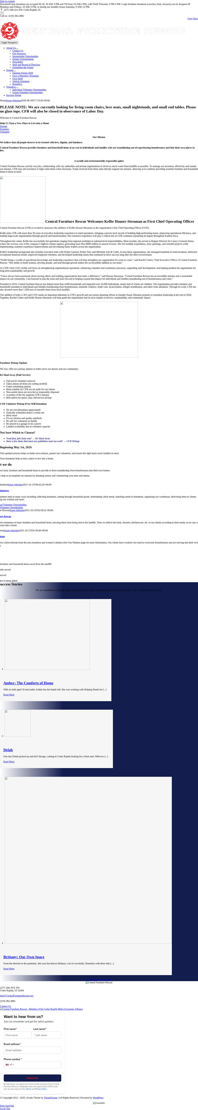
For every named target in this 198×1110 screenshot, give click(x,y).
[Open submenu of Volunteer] (17, 87)
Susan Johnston (13, 100)
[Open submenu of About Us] (17, 48)
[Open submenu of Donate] (14, 71)
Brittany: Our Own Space (23, 957)
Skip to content (7, 1)
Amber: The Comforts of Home (28, 683)
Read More (8, 694)
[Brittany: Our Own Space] (88, 943)
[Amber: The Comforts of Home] (47, 669)
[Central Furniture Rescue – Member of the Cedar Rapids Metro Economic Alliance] (41, 1009)
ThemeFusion (50, 1097)
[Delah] (18, 736)
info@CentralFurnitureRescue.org (16, 995)
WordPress (98, 1097)
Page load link (7, 1105)
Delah (8, 750)
